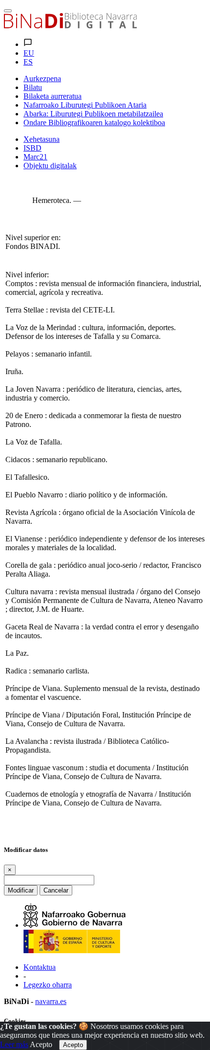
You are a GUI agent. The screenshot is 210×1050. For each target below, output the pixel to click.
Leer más (14, 1044)
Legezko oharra (47, 985)
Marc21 (35, 157)
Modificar (21, 890)
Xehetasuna (41, 139)
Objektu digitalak (50, 165)
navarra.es (50, 1001)
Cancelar (55, 890)
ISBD (32, 148)
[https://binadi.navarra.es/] (70, 26)
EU (28, 53)
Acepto (41, 1044)
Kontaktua (39, 967)
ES (28, 62)
